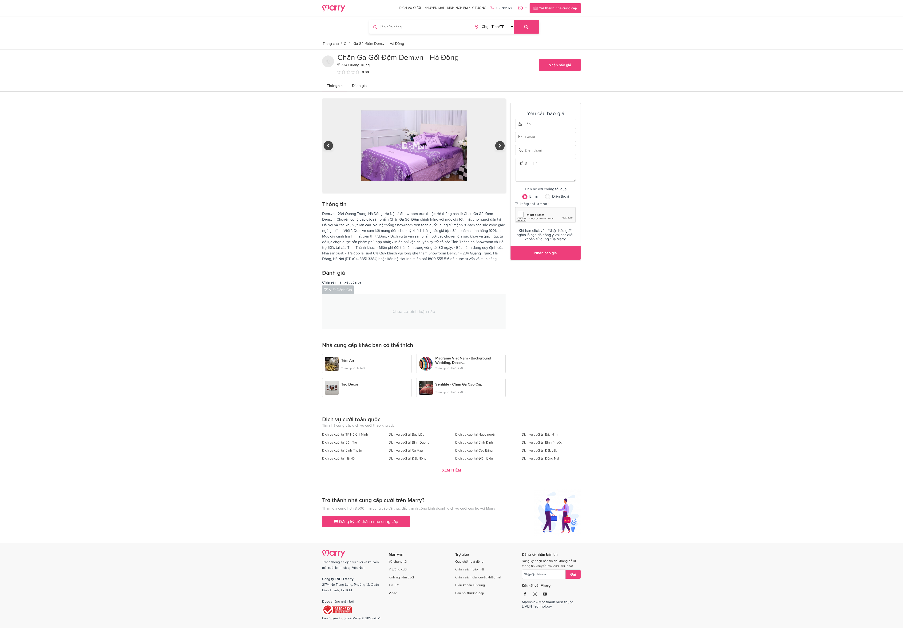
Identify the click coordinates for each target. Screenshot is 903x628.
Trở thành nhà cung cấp (558, 8)
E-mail (531, 136)
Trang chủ (331, 43)
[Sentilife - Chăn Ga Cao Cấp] (426, 387)
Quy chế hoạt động (469, 561)
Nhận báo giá (560, 65)
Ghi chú (531, 163)
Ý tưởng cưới (398, 569)
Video (393, 593)
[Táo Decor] (332, 387)
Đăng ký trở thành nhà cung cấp (368, 521)
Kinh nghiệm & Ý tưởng (466, 8)
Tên (531, 124)
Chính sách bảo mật (469, 569)
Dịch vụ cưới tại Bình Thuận (342, 450)
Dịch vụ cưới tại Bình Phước (542, 442)
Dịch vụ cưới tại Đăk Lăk (539, 450)
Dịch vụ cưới (410, 8)
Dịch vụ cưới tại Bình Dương (409, 442)
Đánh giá (359, 85)
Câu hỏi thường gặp (469, 593)
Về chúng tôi (398, 561)
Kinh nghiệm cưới (401, 577)
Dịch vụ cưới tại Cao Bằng (474, 450)
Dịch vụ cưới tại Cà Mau (406, 450)
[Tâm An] (332, 363)
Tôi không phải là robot (531, 203)
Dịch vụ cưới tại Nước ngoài (475, 434)
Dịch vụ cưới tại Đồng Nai (540, 458)
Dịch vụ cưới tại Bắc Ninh (540, 434)
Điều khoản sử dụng (470, 585)
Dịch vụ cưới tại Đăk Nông (408, 458)
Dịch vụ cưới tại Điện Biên (474, 458)
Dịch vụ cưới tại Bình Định (474, 442)
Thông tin (335, 85)
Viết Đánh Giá (340, 290)
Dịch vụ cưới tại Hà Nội (338, 458)
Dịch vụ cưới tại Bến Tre (339, 442)
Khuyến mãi (434, 8)
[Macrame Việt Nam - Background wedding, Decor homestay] (426, 363)
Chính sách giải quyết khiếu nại (478, 577)
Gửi (573, 574)
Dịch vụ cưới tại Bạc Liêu (406, 434)
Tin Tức (394, 585)
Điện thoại (531, 150)
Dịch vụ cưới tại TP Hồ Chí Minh (345, 434)
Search (526, 27)
